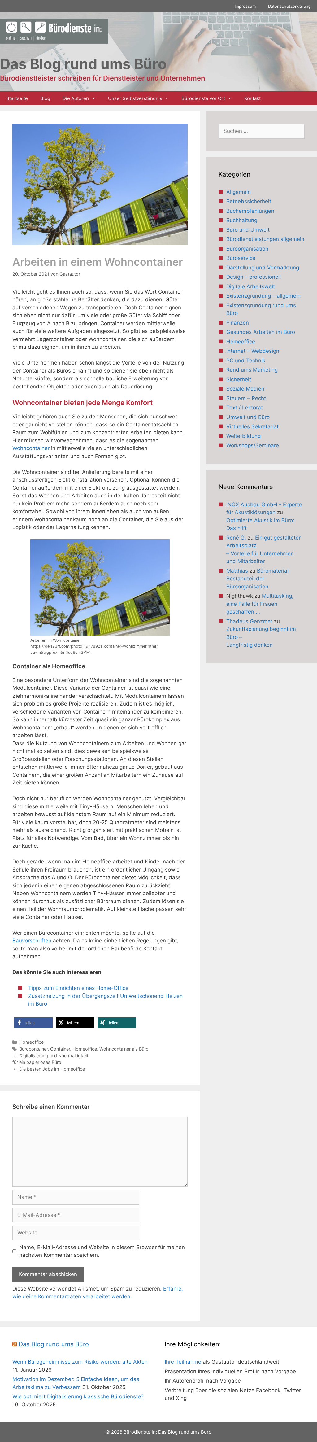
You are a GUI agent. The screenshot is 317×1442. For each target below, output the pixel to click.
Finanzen (237, 323)
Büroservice (240, 258)
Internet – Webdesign (252, 351)
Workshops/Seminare (252, 445)
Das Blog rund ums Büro (54, 1344)
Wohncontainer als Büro (124, 1048)
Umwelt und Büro (248, 417)
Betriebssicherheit (248, 201)
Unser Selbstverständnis (135, 98)
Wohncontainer (31, 448)
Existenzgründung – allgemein (263, 296)
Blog (45, 98)
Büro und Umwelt (248, 230)
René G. (236, 538)
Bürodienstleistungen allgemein (265, 239)
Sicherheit (238, 379)
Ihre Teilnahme (183, 1362)
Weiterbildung (243, 436)
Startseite (17, 98)
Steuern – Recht (246, 398)
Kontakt (252, 98)
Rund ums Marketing (252, 370)
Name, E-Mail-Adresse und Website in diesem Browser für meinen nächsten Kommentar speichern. (102, 1251)
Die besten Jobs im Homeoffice (52, 1069)
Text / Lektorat (244, 407)
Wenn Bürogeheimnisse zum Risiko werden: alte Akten (80, 1362)
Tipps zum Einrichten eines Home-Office (78, 988)
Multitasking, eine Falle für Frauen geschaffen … (259, 604)
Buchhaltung (241, 220)
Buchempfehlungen (250, 211)
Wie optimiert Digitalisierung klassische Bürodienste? (78, 1396)
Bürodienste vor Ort (203, 98)
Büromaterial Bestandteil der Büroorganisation (257, 579)
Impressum (245, 6)
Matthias (237, 571)
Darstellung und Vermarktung (262, 267)
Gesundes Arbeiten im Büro (260, 332)
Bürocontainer (33, 1048)
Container (60, 1048)
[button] (33, 1022)
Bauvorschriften (32, 940)
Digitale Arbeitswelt (250, 286)
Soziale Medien (245, 389)
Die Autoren (76, 98)
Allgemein (238, 192)
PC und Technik (245, 360)
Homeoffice (31, 1042)
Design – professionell (253, 277)
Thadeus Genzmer (249, 621)
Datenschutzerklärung (289, 6)
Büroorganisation (247, 249)
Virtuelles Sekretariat (252, 426)
